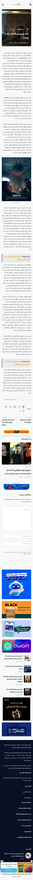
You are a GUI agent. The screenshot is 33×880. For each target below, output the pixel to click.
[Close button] (32, 861)
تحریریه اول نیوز (22, 42)
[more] (20, 411)
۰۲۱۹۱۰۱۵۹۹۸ (27, 798)
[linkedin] (6, 407)
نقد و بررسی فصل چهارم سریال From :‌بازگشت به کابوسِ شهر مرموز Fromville (12, 679)
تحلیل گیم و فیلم (21, 29)
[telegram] (10, 407)
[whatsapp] (23, 411)
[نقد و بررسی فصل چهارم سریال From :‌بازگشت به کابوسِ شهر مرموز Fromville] (27, 679)
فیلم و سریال (12, 29)
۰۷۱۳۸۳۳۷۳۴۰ (27, 792)
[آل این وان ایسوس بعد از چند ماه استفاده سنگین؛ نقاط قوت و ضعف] (27, 658)
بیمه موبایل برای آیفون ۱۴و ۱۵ (23, 814)
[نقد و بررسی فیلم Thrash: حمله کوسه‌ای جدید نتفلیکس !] (27, 692)
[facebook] (23, 407)
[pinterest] (14, 407)
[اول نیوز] (16, 4)
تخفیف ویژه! (9, 870)
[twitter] (19, 407)
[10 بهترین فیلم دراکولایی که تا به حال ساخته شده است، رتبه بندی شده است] (16, 453)
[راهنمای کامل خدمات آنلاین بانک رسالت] (27, 668)
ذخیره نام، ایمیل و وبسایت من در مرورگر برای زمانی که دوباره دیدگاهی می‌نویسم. (17, 553)
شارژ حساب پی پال (26, 802)
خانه (27, 29)
